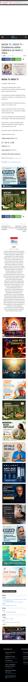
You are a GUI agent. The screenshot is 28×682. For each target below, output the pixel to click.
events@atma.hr (9, 668)
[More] (23, 59)
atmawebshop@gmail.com (11, 662)
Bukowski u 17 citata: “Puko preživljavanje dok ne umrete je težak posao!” (20, 228)
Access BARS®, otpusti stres (10, 605)
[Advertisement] (14, 20)
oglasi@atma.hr (13, 658)
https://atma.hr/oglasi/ (14, 249)
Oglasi (4, 55)
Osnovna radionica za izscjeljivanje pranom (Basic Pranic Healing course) (14, 600)
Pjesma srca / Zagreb (8, 618)
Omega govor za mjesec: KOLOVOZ (12, 622)
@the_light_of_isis (17, 158)
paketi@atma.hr (11, 677)
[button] (2, 37)
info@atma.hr (8, 654)
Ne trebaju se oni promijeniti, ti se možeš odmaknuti (8, 227)
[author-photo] (14, 244)
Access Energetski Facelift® (10, 612)
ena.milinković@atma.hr (10, 673)
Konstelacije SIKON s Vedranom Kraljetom (13, 602)
